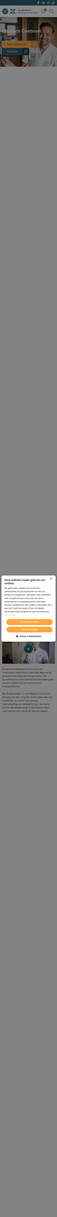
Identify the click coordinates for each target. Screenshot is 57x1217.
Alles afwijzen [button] (30, 629)
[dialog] (28, 608)
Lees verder (10, 615)
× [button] (51, 579)
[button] (28, 636)
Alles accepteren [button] (29, 622)
